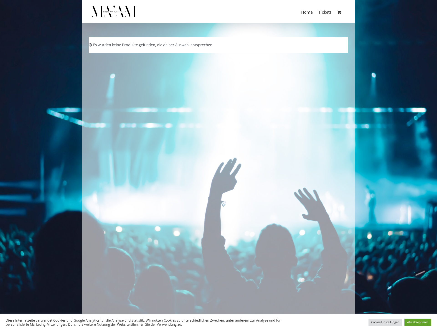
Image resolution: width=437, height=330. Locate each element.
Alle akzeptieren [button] (418, 322)
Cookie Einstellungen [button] (385, 322)
